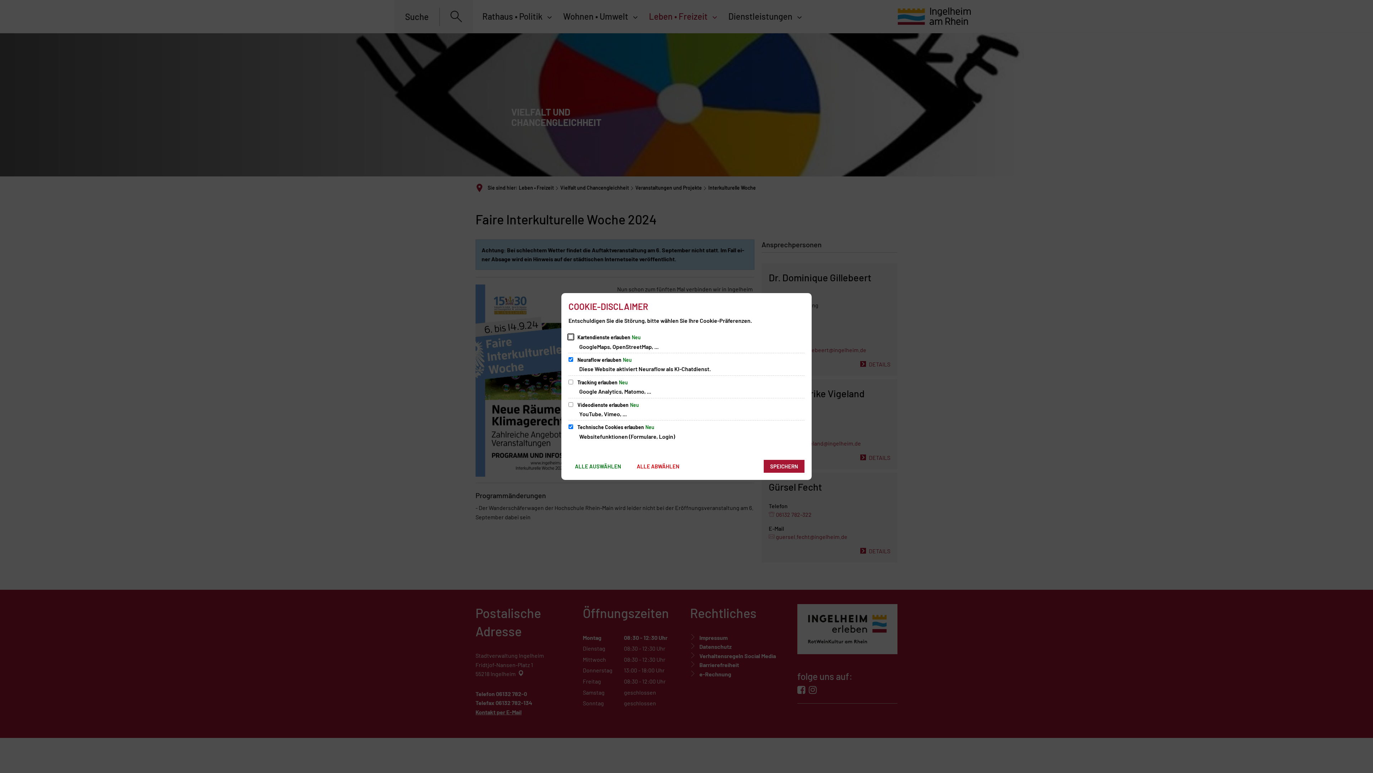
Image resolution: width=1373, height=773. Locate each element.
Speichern (784, 466)
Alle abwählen (658, 466)
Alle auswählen (598, 466)
